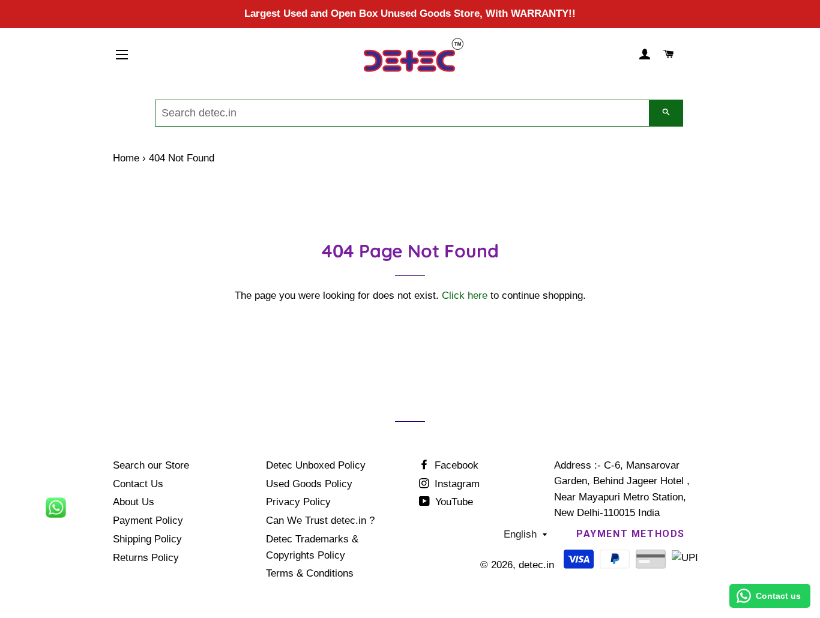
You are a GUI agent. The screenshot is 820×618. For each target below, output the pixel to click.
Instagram (456, 484)
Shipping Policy (147, 539)
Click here (464, 295)
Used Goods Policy (309, 484)
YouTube (452, 502)
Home (126, 158)
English (520, 534)
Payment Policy (148, 520)
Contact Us (138, 484)
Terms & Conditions (310, 573)
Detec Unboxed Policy (316, 465)
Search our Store (151, 465)
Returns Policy (146, 557)
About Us (133, 502)
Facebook (455, 465)
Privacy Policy (298, 502)
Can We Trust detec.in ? (320, 520)
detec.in (536, 565)
